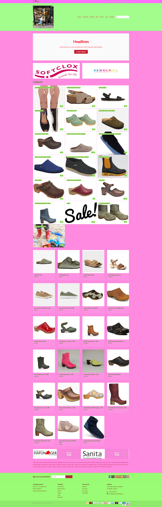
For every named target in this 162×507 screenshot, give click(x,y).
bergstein (44, 464)
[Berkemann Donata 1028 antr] (118, 327)
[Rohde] (69, 454)
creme (84, 464)
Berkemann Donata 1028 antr (116, 341)
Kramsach (80, 462)
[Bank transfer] (98, 502)
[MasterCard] (91, 502)
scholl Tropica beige (89, 275)
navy (49, 466)
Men (97, 17)
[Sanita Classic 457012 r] (44, 327)
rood (59, 466)
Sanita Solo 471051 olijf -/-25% (42, 441)
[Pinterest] (119, 476)
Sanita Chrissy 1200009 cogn (116, 308)
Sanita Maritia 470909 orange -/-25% (93, 407)
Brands (112, 17)
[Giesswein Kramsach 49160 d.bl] (93, 427)
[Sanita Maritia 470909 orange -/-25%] (93, 394)
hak (122, 464)
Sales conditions (37, 488)
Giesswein (43, 462)
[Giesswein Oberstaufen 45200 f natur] (69, 427)
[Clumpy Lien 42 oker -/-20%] (93, 327)
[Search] (117, 17)
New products (61, 488)
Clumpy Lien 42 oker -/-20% (91, 341)
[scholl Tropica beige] (93, 261)
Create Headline (81, 52)
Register (84, 486)
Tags (59, 495)
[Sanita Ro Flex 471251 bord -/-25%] (118, 394)
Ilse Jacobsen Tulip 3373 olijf (66, 308)
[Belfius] (120, 502)
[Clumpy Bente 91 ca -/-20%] (44, 361)
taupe (89, 466)
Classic (35, 462)
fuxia (99, 464)
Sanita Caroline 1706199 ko (91, 308)
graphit (105, 464)
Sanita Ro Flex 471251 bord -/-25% (117, 407)
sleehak (77, 466)
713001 (109, 466)
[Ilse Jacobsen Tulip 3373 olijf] (69, 294)
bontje (58, 464)
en (38, 1)
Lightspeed (49, 503)
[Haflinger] (45, 454)
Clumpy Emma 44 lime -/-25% (91, 374)
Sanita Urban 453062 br (114, 374)
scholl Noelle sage (63, 275)
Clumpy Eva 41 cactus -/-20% (42, 407)
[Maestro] (116, 502)
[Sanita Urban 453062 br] (118, 361)
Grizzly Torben (52, 462)
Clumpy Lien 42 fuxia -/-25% (66, 374)
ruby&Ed (70, 466)
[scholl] (117, 454)
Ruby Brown (100, 462)
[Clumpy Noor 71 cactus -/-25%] (69, 327)
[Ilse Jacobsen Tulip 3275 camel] (44, 294)
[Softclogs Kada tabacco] (118, 261)
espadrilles (92, 464)
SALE (106, 17)
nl (33, 1)
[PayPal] (124, 504)
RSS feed (60, 497)
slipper (83, 466)
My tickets (85, 491)
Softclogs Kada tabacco (114, 275)
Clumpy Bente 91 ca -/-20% (41, 374)
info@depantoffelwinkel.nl (116, 494)
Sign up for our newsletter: (41, 477)
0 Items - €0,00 (112, 1)
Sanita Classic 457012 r (40, 341)
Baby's (102, 17)
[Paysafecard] (109, 502)
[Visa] (94, 502)
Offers (59, 491)
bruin (64, 464)
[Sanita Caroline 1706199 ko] (93, 294)
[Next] (126, 454)
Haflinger (61, 462)
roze (64, 466)
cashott (71, 464)
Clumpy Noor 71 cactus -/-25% (67, 341)
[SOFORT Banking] (105, 502)
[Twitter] (113, 476)
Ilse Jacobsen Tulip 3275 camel (42, 308)
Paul (87, 462)
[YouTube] (121, 476)
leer (44, 466)
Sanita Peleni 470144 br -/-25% (67, 407)
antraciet (36, 464)
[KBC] (127, 502)
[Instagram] (127, 476)
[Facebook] (110, 476)
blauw (52, 464)
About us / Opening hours (40, 486)
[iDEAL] (87, 502)
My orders (85, 488)
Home (79, 17)
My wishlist (85, 493)
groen (117, 464)
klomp (38, 466)
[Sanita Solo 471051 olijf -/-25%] (44, 427)
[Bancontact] (102, 502)
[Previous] (36, 454)
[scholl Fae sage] (44, 261)
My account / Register (124, 1)
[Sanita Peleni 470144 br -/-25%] (69, 394)
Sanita (109, 462)
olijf (54, 466)
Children (85, 17)
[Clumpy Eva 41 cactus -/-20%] (44, 394)
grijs (111, 464)
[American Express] (124, 502)
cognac (78, 464)
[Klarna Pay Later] (127, 504)
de (35, 1)
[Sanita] (93, 454)
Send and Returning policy (40, 491)
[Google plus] (116, 476)
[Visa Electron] (112, 502)
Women (92, 17)
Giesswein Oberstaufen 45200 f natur (67, 441)
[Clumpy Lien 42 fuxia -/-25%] (69, 361)
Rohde (92, 462)
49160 (102, 466)
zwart (95, 466)
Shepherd (116, 462)
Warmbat (124, 462)
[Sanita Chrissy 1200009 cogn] (118, 294)
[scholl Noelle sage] (69, 261)
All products (61, 486)
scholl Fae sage (38, 275)
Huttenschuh (71, 462)
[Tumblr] (124, 476)
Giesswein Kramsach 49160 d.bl (92, 441)
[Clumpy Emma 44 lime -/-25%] (93, 361)
